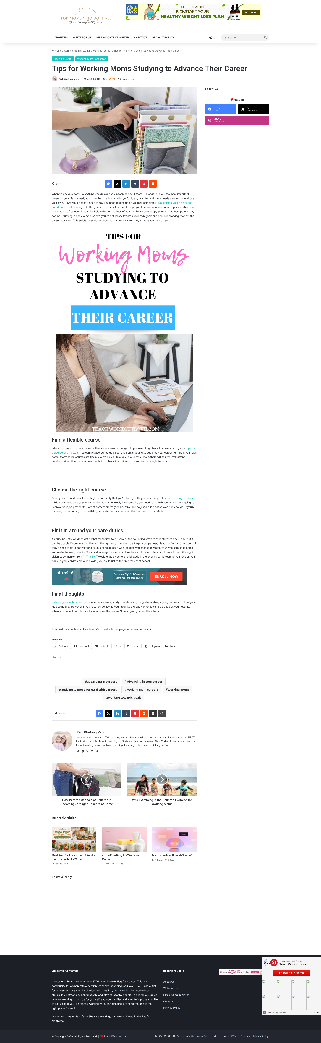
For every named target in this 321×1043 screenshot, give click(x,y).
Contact (140, 37)
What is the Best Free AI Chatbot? (172, 855)
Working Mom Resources (97, 50)
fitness (84, 1003)
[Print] (162, 713)
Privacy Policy (163, 37)
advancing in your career (145, 681)
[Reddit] (153, 184)
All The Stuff (90, 556)
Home (58, 50)
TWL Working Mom (69, 79)
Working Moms (72, 50)
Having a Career (63, 58)
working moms (178, 689)
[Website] (78, 751)
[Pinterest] (144, 184)
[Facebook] (108, 184)
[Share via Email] (153, 713)
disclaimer (112, 629)
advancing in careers (102, 681)
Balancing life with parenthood (70, 602)
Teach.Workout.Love (115, 1036)
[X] (117, 184)
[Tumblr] (135, 184)
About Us (61, 37)
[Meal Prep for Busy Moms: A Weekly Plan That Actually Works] (74, 839)
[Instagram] (96, 751)
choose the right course (179, 498)
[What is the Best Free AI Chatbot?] (174, 839)
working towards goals (124, 697)
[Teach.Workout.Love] (86, 15)
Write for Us (82, 37)
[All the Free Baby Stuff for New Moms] (124, 839)
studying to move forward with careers (88, 689)
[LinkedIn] (126, 184)
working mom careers (142, 689)
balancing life (126, 990)
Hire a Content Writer (112, 37)
